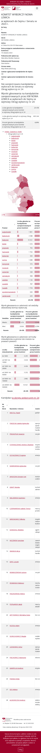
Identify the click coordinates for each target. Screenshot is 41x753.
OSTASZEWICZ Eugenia (18, 455)
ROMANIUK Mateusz (17, 583)
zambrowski (15, 165)
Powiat (4, 228)
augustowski (15, 136)
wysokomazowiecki (18, 163)
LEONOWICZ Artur (16, 647)
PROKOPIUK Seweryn (17, 434)
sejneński (14, 154)
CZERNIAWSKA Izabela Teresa (20, 509)
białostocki (15, 138)
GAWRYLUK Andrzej (16, 668)
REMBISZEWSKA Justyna (18, 572)
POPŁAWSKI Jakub (16, 604)
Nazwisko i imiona (16, 409)
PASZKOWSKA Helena (17, 594)
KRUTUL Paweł (15, 413)
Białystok (14, 167)
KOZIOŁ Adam (14, 626)
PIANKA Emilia (14, 679)
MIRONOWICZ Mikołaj (17, 519)
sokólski (14, 158)
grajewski (14, 143)
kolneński (14, 147)
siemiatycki (15, 156)
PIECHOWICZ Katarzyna (18, 658)
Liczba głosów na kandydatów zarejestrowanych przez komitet (24, 224)
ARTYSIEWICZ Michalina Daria (20, 615)
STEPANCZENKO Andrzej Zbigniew (21, 445)
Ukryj (20, 750)
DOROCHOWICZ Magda (18, 636)
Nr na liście (4, 406)
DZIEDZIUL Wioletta (17, 530)
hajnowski (14, 145)
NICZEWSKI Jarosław (17, 540)
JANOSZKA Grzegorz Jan (18, 477)
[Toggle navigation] (37, 8)
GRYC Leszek (14, 562)
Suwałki (14, 172)
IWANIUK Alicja (15, 551)
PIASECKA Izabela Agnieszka (19, 423)
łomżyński (14, 149)
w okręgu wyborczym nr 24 (25, 397)
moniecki (14, 152)
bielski (13, 141)
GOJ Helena (13, 690)
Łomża (13, 169)
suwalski (14, 160)
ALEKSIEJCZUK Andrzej (17, 700)
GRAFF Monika (15, 487)
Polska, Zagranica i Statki (13, 132)
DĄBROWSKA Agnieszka (18, 466)
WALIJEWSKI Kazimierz (17, 498)
